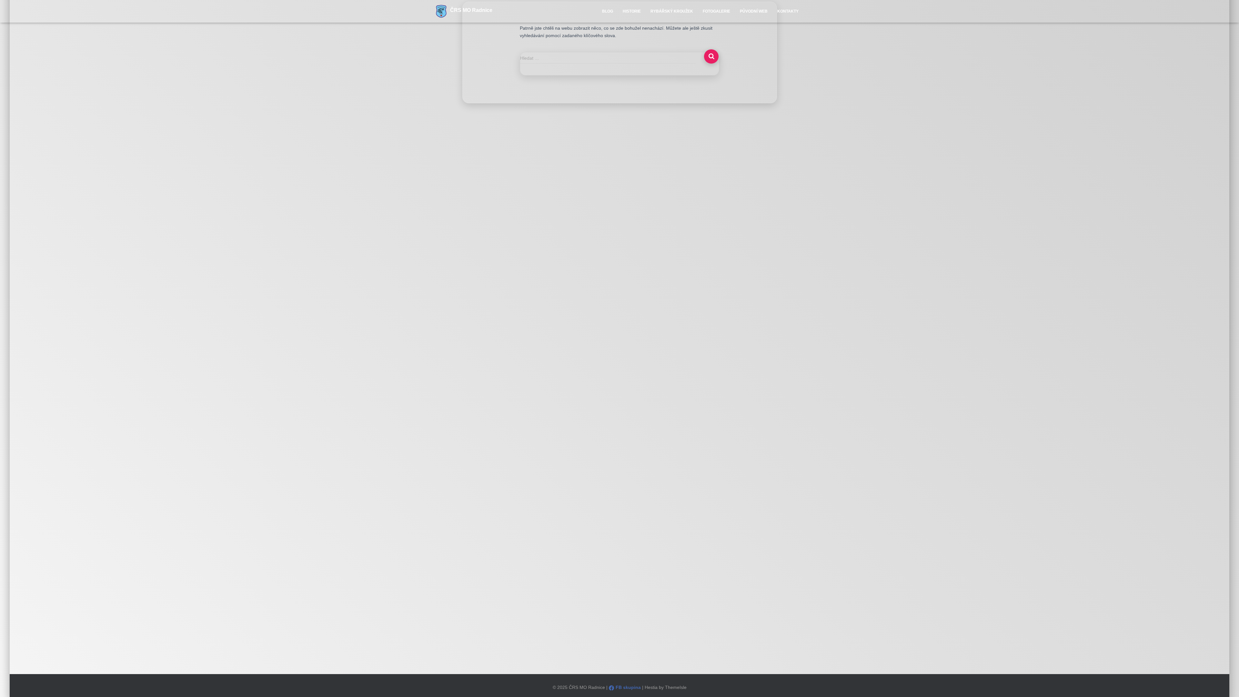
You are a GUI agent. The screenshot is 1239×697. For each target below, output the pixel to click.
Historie (632, 11)
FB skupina (628, 687)
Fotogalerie (716, 11)
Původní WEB (754, 11)
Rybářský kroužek (671, 11)
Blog (607, 11)
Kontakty (788, 11)
